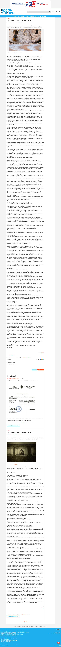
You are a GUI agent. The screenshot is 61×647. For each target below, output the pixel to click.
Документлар (45, 626)
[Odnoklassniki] (55, 11)
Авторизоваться (34, 369)
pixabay (42, 352)
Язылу (36, 16)
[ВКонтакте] (40, 359)
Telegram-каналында (25, 357)
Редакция (27, 16)
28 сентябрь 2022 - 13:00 (15, 378)
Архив (18, 16)
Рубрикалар (22, 16)
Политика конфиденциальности (5, 645)
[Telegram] (59, 11)
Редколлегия (32, 16)
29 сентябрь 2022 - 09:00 (19, 22)
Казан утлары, (9, 378)
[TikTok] (57, 11)
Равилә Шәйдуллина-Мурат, (11, 22)
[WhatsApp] (42, 359)
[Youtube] (56, 11)
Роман (9, 18)
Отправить (40, 369)
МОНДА (16, 52)
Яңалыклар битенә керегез (12, 425)
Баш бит (15, 16)
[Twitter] (52, 11)
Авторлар (39, 16)
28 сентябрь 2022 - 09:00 (19, 434)
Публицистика (10, 373)
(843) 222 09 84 (58, 633)
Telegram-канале (23, 614)
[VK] (53, 11)
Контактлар (44, 16)
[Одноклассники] (41, 359)
